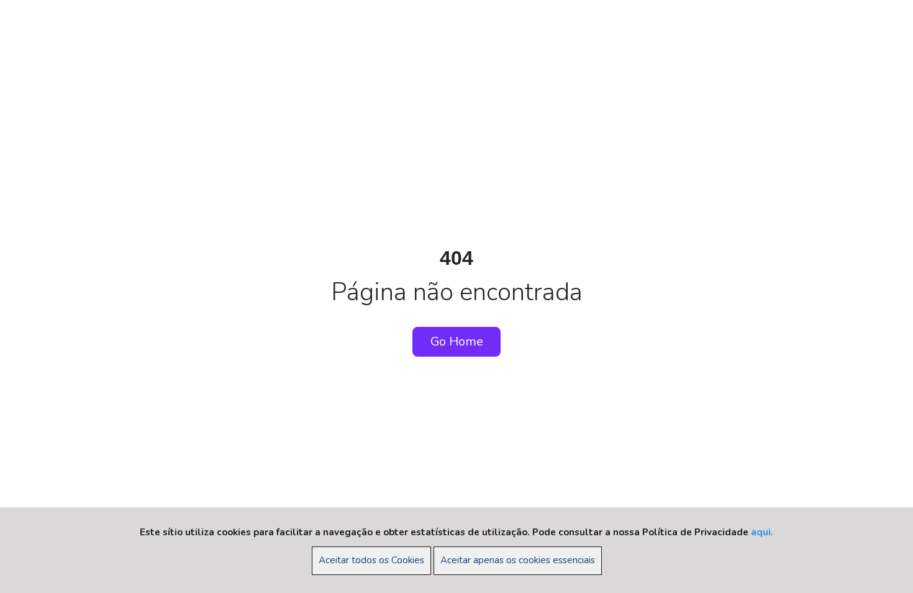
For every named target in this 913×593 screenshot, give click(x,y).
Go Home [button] (456, 341)
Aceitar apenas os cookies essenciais (517, 560)
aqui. (762, 532)
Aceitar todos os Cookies (371, 560)
